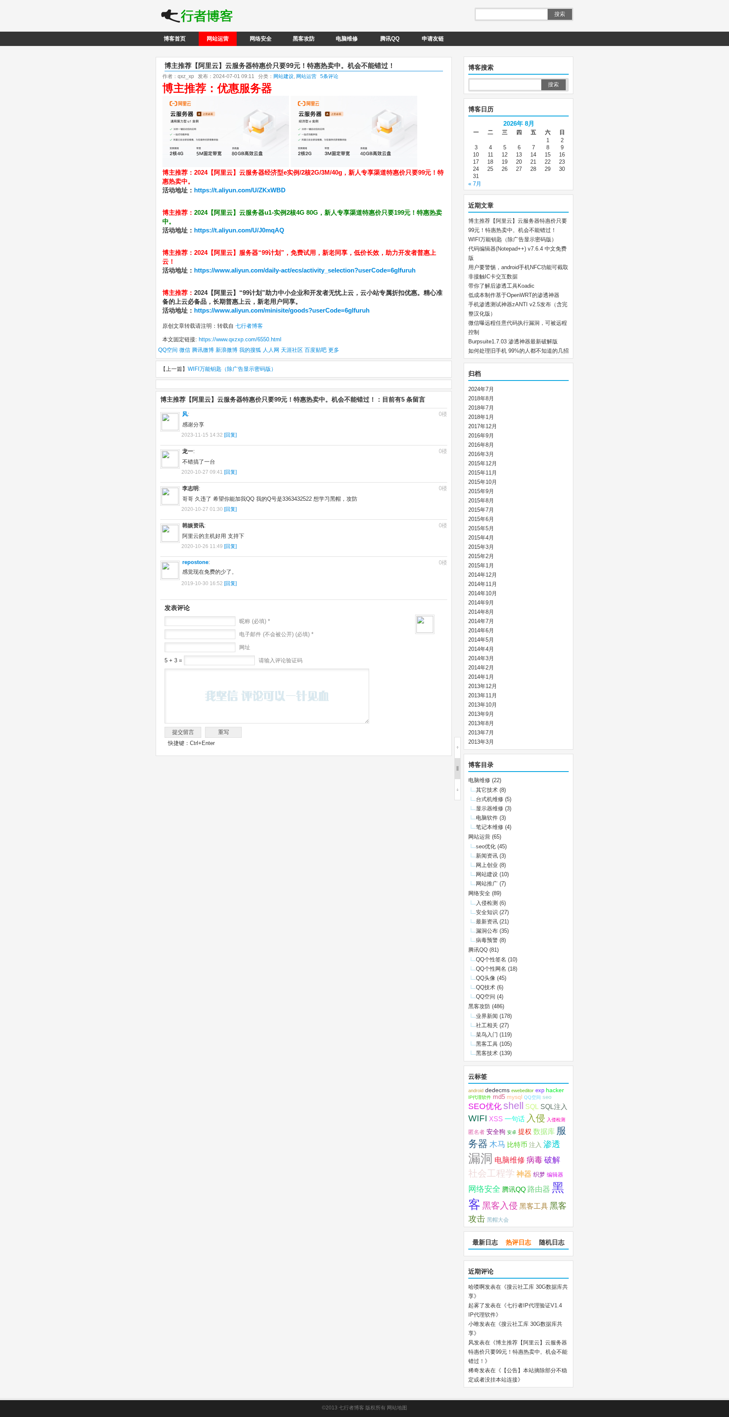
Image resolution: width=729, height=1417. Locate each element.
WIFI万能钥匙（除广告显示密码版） (232, 369)
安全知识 (487, 912)
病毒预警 (487, 940)
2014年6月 (481, 630)
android (475, 1090)
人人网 (271, 350)
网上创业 (487, 865)
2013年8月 (481, 723)
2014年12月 (482, 575)
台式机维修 (489, 799)
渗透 (551, 1144)
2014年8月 (481, 612)
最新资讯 (487, 921)
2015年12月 (482, 463)
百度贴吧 (316, 350)
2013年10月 (482, 705)
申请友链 (433, 38)
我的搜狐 (250, 350)
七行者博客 (248, 326)
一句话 (515, 1119)
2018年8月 (481, 398)
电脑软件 (487, 818)
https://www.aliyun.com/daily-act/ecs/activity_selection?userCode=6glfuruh (305, 270)
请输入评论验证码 (279, 660)
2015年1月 (481, 565)
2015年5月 (481, 528)
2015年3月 (481, 547)
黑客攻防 (304, 38)
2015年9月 (481, 491)
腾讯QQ (390, 38)
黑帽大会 (498, 1220)
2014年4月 (481, 649)
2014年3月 (481, 658)
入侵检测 (487, 903)
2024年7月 (481, 389)
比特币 (517, 1144)
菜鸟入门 (487, 1034)
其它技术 (487, 790)
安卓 (511, 1132)
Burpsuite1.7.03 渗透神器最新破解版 (513, 341)
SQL (532, 1106)
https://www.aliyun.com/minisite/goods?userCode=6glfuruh (282, 310)
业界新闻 (487, 1016)
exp (539, 1090)
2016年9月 (481, 435)
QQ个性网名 (491, 969)
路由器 (538, 1189)
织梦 (539, 1174)
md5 (499, 1096)
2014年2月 (481, 667)
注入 (535, 1145)
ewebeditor (522, 1090)
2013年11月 (482, 695)
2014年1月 (481, 677)
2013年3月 (481, 742)
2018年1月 (481, 417)
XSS (496, 1119)
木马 (497, 1144)
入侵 (535, 1118)
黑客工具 (487, 1044)
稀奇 (473, 1370)
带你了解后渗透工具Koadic (501, 286)
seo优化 (486, 846)
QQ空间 (168, 350)
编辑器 (555, 1175)
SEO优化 (485, 1106)
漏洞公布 (487, 931)
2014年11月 (482, 584)
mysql (514, 1097)
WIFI (477, 1118)
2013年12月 (482, 686)
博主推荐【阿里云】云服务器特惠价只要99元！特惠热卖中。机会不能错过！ (517, 1351)
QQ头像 (485, 978)
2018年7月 (481, 408)
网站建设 (283, 76)
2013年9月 (481, 714)
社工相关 (487, 1025)
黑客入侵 (500, 1205)
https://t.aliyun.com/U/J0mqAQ (239, 230)
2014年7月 (481, 621)
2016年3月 (481, 454)
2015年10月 (482, 482)
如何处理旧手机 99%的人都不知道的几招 (518, 351)
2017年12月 (482, 426)
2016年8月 (481, 445)
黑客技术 (487, 1053)
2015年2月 (481, 556)
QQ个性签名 (491, 959)
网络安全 (261, 38)
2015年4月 (481, 537)
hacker (555, 1090)
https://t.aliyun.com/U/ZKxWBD (240, 190)
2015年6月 (481, 519)
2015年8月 (481, 500)
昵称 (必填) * (254, 621)
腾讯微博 (203, 350)
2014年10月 (482, 593)
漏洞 (480, 1158)
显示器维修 (489, 808)
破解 (552, 1159)
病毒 (534, 1159)
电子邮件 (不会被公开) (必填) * (276, 634)
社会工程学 (491, 1173)
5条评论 (329, 76)
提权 (525, 1131)
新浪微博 (227, 350)
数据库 (544, 1131)
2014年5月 (481, 640)
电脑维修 (347, 38)
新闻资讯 (487, 856)
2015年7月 (481, 510)
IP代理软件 (479, 1097)
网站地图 (397, 1408)
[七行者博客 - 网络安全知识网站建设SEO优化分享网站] (197, 16)
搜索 (559, 14)
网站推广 (487, 883)
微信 (184, 350)
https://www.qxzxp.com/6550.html (240, 339)
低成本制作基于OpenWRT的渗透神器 (513, 295)
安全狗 (495, 1131)
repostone (195, 562)
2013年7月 (481, 732)
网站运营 (218, 38)
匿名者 (476, 1132)
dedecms (497, 1090)
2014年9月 (481, 602)
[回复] (230, 435)
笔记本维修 (489, 827)
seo (547, 1097)
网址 (244, 647)
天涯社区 (292, 350)
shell (513, 1106)
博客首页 (175, 38)
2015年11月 (482, 473)
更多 (333, 350)
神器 (524, 1173)
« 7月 (474, 184)
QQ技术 (485, 987)
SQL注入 (553, 1106)
